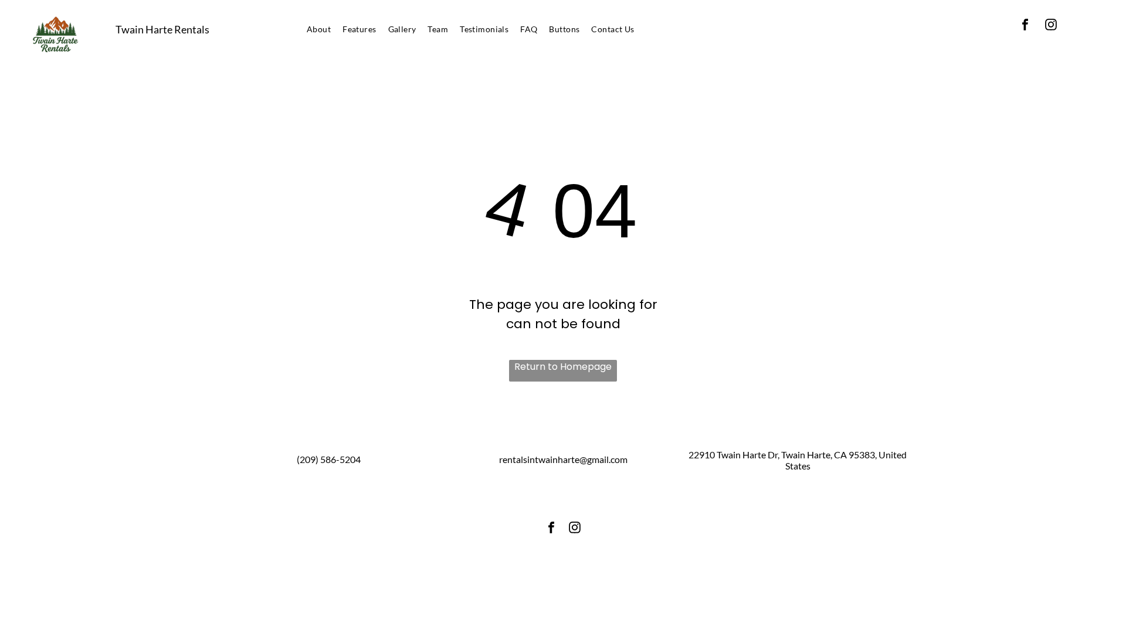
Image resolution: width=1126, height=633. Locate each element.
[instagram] (1051, 26)
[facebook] (1025, 26)
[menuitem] (319, 29)
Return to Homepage (563, 366)
